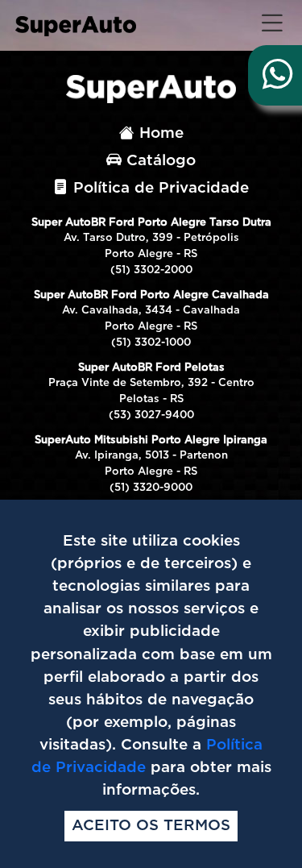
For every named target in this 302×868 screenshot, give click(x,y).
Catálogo (159, 160)
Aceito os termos (151, 825)
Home (159, 133)
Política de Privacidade (158, 188)
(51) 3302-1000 (151, 343)
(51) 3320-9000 (151, 488)
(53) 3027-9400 (151, 415)
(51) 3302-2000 (151, 270)
